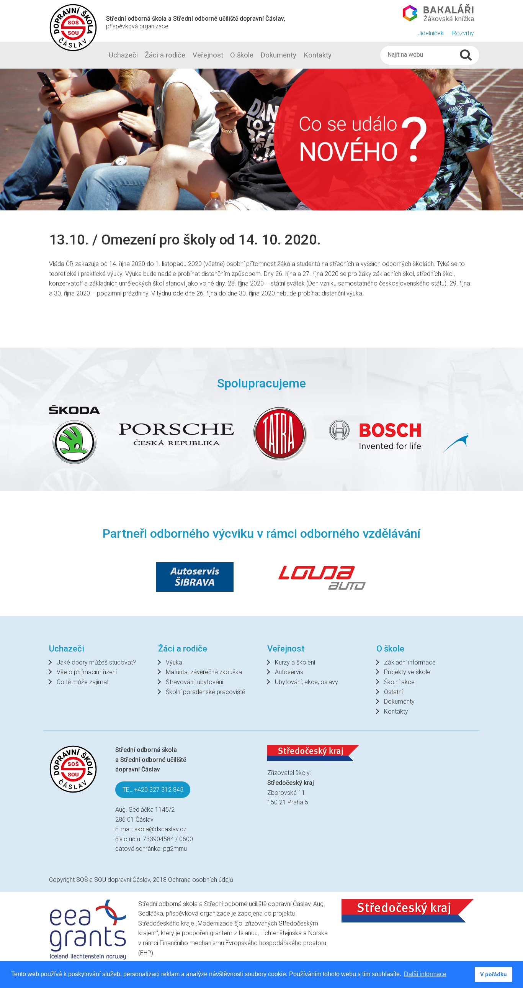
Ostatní (393, 692)
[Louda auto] (322, 577)
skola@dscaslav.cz (160, 829)
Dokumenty (399, 701)
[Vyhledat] (465, 55)
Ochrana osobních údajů (200, 879)
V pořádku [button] (493, 974)
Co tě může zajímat (83, 682)
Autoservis (289, 672)
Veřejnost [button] (208, 55)
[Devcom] (415, 434)
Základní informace (410, 662)
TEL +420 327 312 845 (153, 789)
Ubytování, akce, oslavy (306, 682)
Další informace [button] (425, 974)
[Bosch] (305, 435)
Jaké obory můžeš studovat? (96, 662)
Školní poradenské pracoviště (205, 692)
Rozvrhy (463, 33)
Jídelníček (430, 33)
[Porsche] (106, 434)
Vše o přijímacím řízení (87, 672)
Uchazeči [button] (123, 55)
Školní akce (399, 682)
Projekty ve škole (407, 672)
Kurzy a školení (295, 662)
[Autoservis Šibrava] (195, 577)
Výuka (174, 662)
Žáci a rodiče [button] (165, 55)
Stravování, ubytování (194, 682)
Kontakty (396, 711)
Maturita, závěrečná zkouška (204, 672)
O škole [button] (241, 55)
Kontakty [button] (318, 55)
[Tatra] (210, 434)
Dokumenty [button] (278, 55)
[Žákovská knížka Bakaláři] (438, 12)
